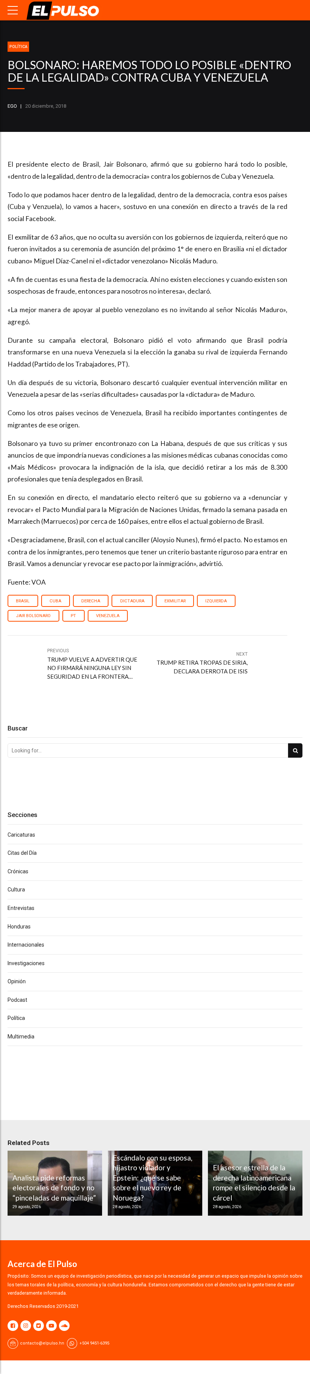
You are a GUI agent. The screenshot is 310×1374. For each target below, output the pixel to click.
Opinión (17, 981)
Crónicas (18, 871)
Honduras (19, 927)
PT (73, 615)
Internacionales (26, 945)
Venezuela (107, 615)
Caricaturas (21, 835)
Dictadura (132, 601)
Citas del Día (22, 853)
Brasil (22, 601)
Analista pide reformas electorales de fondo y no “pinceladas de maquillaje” (54, 1187)
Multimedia (21, 1037)
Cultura (16, 890)
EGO (12, 106)
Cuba (55, 601)
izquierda (216, 601)
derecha (90, 601)
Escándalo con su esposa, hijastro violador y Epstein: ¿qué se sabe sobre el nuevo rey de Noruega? (152, 1177)
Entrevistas (21, 908)
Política (18, 47)
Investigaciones (26, 963)
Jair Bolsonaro (33, 615)
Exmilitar (175, 601)
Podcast (17, 1000)
